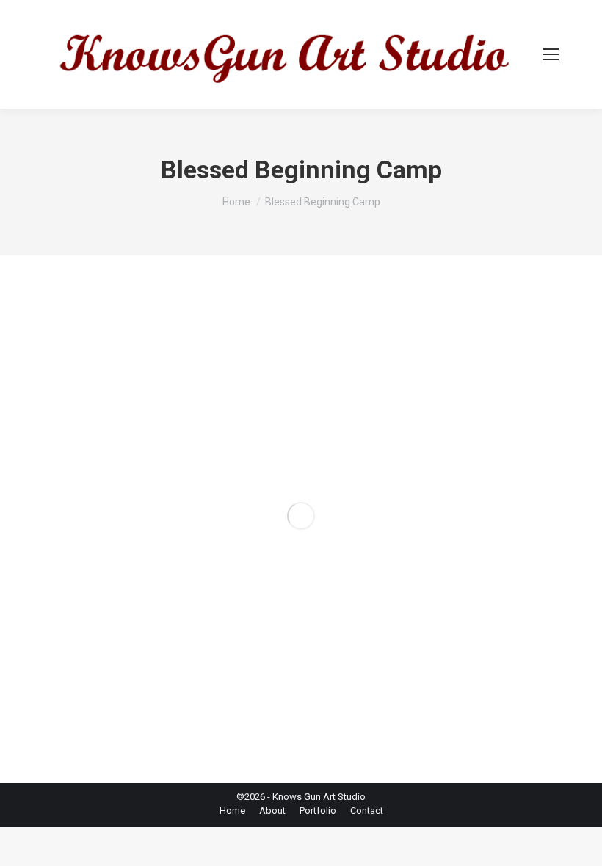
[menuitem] (232, 811)
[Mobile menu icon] (550, 54)
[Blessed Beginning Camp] (301, 515)
